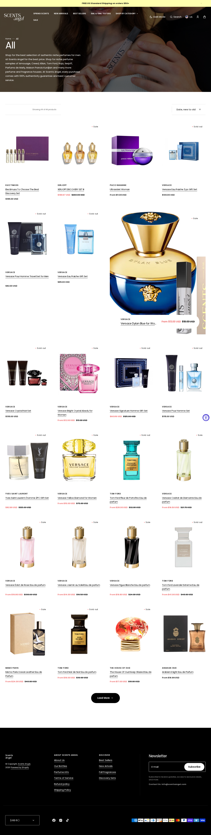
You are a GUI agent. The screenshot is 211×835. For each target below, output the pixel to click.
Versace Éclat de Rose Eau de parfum (25, 585)
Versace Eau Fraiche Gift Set (73, 276)
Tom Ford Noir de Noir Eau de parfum (77, 672)
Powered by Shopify (20, 767)
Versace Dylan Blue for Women (139, 323)
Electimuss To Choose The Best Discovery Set (22, 191)
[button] (175, 16)
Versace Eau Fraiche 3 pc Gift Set (179, 189)
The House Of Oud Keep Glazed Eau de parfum (130, 674)
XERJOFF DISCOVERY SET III (71, 189)
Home (8, 38)
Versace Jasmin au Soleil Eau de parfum (79, 585)
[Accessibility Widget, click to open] (206, 417)
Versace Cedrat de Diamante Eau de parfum (182, 499)
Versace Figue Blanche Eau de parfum (130, 585)
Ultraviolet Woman (120, 189)
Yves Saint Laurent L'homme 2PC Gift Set (27, 497)
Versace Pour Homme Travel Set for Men (27, 276)
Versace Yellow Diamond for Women (77, 497)
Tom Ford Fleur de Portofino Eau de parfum (128, 499)
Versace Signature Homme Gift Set (129, 410)
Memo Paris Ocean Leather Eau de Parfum (23, 674)
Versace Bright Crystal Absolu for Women (75, 412)
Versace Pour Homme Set (176, 410)
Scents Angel (24, 764)
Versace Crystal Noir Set (18, 410)
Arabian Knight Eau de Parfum (177, 672)
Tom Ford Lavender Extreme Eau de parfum (180, 587)
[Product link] (27, 162)
